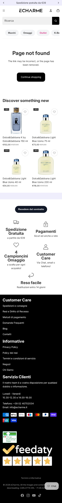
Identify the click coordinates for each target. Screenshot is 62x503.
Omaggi (27, 33)
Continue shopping (31, 77)
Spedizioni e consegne (15, 305)
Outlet (43, 33)
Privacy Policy (10, 347)
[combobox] (30, 21)
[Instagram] (28, 495)
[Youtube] (34, 495)
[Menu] (4, 10)
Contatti (7, 334)
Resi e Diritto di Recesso (16, 311)
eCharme (15, 485)
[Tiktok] (40, 495)
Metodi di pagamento (14, 317)
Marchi (12, 33)
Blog (5, 328)
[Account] (50, 10)
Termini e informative (31, 478)
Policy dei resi (10, 352)
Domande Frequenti (13, 322)
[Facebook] (22, 495)
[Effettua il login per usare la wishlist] (25, 112)
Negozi (6, 364)
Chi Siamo (8, 369)
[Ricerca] (55, 21)
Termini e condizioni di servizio (19, 358)
